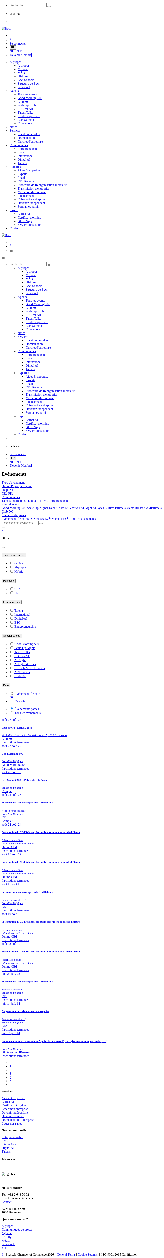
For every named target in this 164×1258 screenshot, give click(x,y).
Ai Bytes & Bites (104, 508)
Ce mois (37, 518)
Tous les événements (83, 518)
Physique (17, 486)
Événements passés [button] (14, 515)
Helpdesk (8, 580)
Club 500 (7, 511)
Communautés (11, 602)
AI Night (87, 508)
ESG (45, 500)
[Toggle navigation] (11, 251)
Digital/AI (35, 500)
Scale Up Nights (38, 508)
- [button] (2, 530)
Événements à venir (16, 518)
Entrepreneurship (59, 500)
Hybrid (27, 486)
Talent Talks (57, 508)
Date (6, 685)
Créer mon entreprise (15, 1109)
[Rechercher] (49, 6)
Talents (6, 500)
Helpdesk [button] (8, 490)
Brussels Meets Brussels (130, 508)
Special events (11, 635)
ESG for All (73, 508)
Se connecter (18, 43)
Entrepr (12, 1137)
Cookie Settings (87, 1254)
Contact (6, 1202)
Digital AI (8, 1148)
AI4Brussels (154, 508)
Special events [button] (11, 504)
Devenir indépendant (15, 1112)
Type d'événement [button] (13, 482)
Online (6, 486)
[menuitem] (12, 51)
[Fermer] (3, 258)
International (19, 500)
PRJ (10, 493)
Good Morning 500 (14, 508)
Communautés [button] (11, 497)
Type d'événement (13, 555)
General (65, 1254)
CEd (5, 493)
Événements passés (57, 518)
